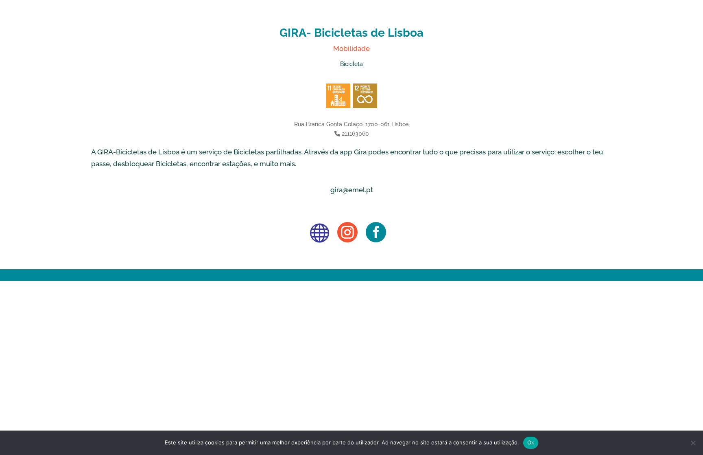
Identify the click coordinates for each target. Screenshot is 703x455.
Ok (531, 442)
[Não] (693, 443)
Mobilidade (351, 48)
